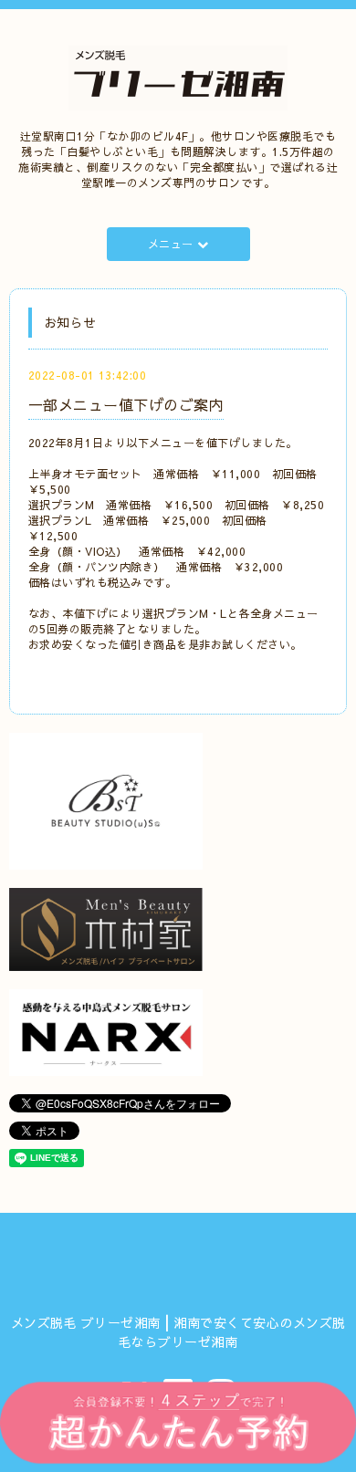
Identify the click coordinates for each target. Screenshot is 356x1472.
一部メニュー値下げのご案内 (126, 404)
